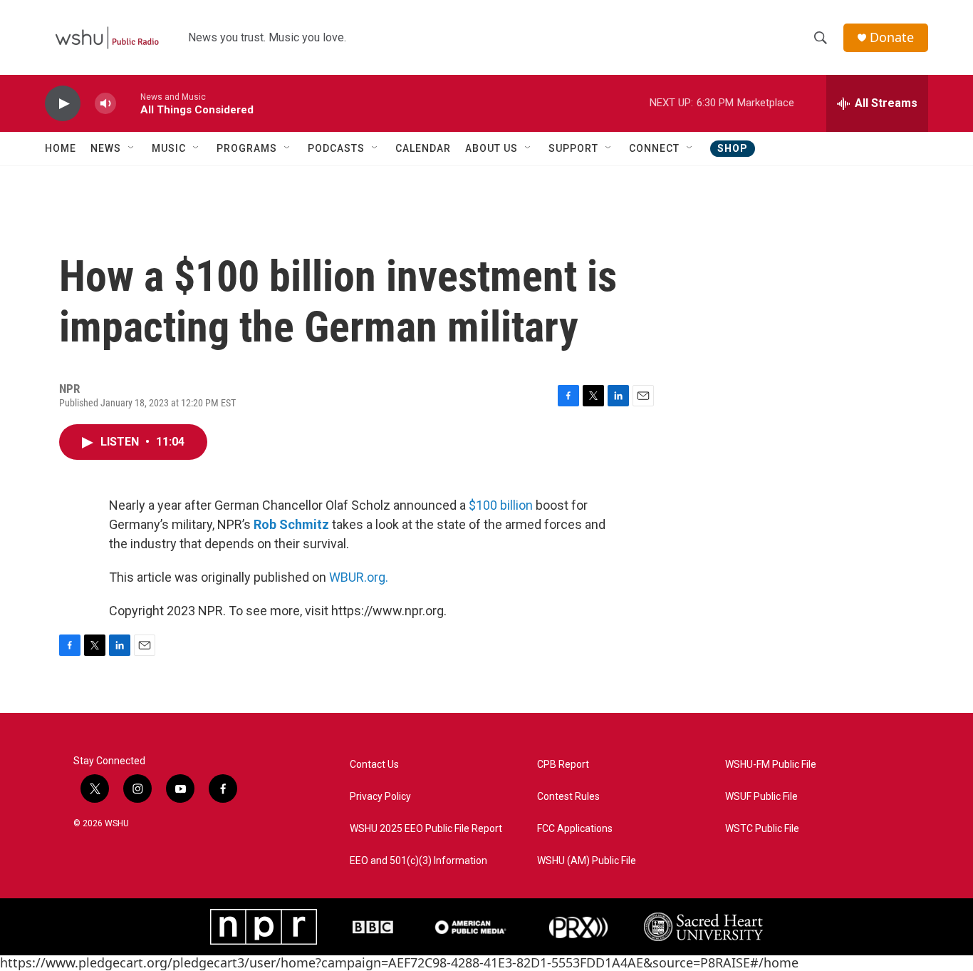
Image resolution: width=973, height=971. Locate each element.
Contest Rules (568, 796)
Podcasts (336, 148)
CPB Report (563, 764)
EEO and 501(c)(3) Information (418, 861)
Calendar (423, 148)
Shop (732, 148)
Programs (247, 148)
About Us (491, 148)
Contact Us (374, 764)
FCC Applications (575, 828)
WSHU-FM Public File (770, 764)
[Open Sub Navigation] (131, 148)
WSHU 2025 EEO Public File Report (426, 828)
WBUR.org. (358, 577)
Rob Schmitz (291, 524)
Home (60, 148)
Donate (892, 37)
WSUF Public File (761, 796)
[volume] (105, 104)
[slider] (128, 103)
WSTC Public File (762, 828)
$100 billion (501, 505)
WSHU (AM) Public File (586, 861)
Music (169, 148)
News (105, 148)
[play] (62, 104)
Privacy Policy (380, 796)
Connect (654, 148)
